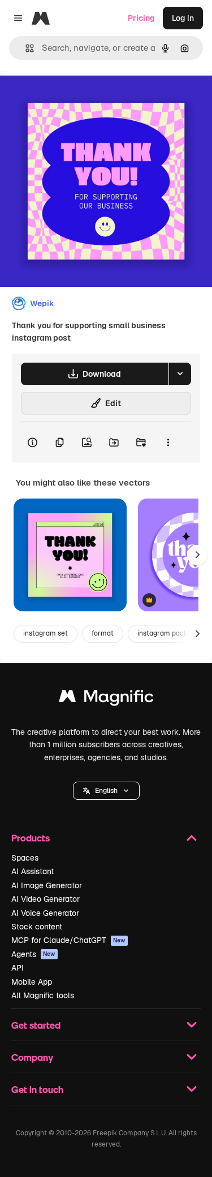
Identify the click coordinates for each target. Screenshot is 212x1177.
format (103, 633)
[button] (106, 791)
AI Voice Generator (45, 913)
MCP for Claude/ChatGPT (68, 940)
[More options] (168, 442)
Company (32, 1057)
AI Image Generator (46, 885)
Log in (183, 18)
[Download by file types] (179, 374)
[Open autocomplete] (25, 48)
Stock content (36, 927)
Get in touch (37, 1089)
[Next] (197, 555)
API (17, 968)
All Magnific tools (42, 995)
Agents (33, 954)
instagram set (45, 633)
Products (30, 838)
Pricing (141, 18)
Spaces (24, 858)
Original (72, 96)
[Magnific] (106, 699)
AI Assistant (32, 871)
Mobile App (31, 982)
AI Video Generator (45, 899)
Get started (35, 1025)
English (106, 790)
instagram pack (162, 633)
